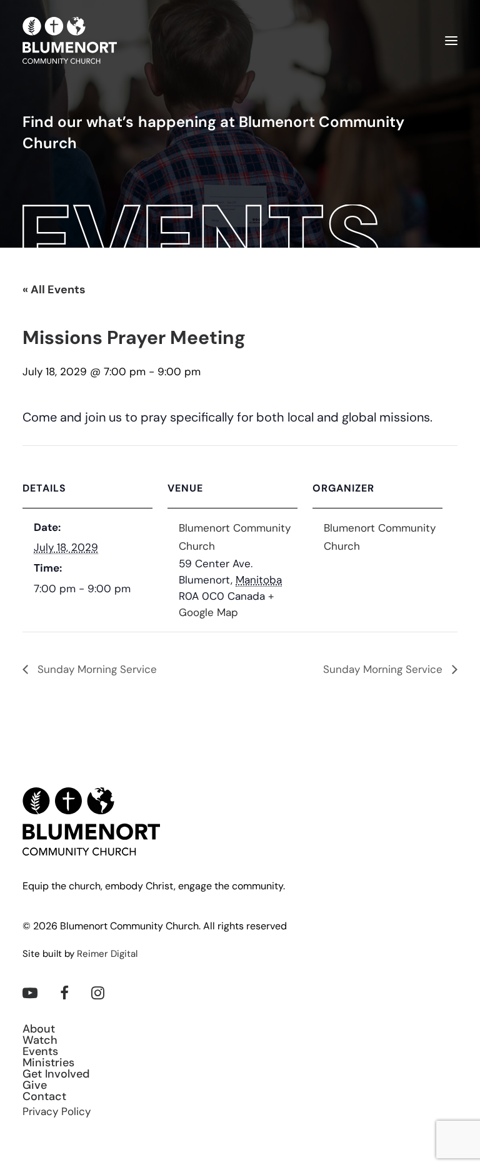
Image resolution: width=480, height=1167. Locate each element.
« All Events (54, 290)
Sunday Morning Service (95, 670)
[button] (451, 40)
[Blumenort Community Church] (69, 40)
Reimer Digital (107, 954)
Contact (44, 1097)
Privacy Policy (56, 1112)
